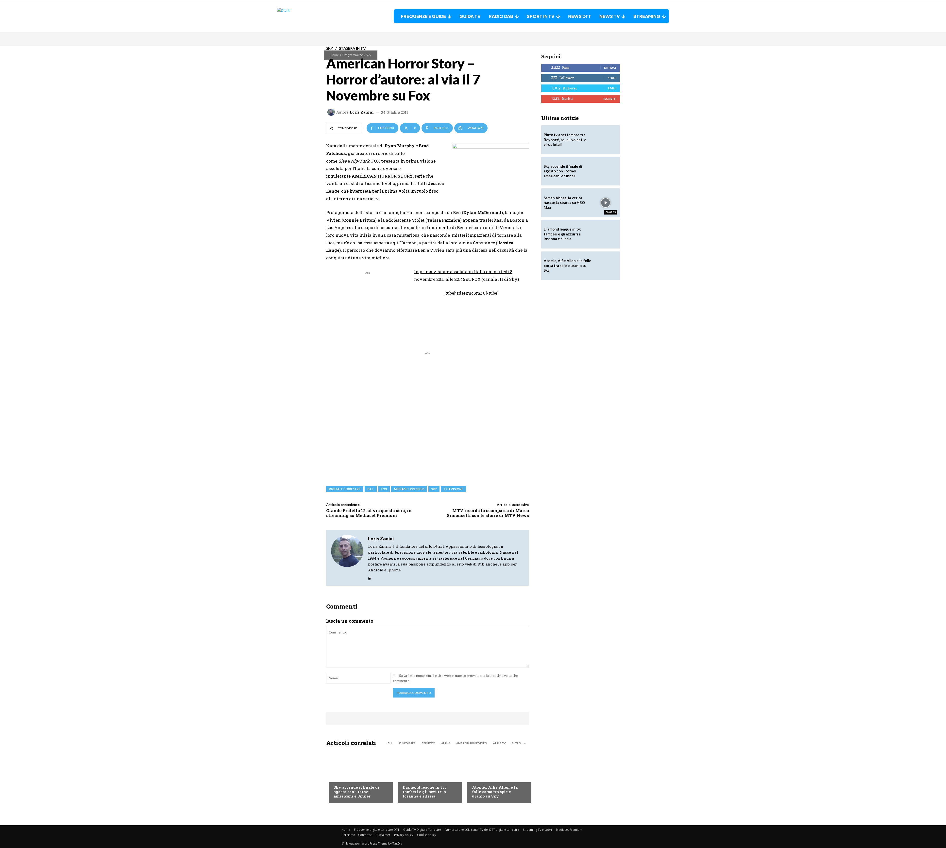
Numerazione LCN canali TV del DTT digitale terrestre (482, 830)
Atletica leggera (417, 777)
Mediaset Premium (569, 830)
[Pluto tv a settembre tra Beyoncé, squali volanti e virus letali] (605, 139)
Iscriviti (609, 98)
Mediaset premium (409, 489)
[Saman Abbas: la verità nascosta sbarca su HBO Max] (605, 203)
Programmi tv (352, 55)
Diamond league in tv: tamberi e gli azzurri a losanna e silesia (424, 791)
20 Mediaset (407, 743)
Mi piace (610, 67)
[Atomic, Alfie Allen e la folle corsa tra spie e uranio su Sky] (497, 776)
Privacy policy (403, 835)
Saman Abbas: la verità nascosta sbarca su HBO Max (564, 203)
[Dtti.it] (307, 16)
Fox (384, 489)
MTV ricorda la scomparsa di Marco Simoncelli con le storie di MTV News (488, 513)
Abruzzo (428, 743)
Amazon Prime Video (471, 743)
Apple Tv (499, 743)
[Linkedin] (369, 577)
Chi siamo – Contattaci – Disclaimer (365, 835)
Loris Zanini (362, 112)
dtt (370, 489)
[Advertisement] (367, 309)
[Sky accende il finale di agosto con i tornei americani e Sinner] (358, 776)
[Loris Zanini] (331, 112)
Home (334, 55)
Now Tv (340, 777)
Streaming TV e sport (537, 830)
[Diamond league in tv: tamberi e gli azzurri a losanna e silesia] (605, 234)
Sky (368, 55)
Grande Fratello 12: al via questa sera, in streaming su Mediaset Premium (369, 513)
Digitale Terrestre (344, 489)
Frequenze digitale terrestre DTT (376, 830)
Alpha (445, 743)
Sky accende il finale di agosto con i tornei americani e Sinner (356, 791)
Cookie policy (426, 835)
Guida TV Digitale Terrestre (422, 830)
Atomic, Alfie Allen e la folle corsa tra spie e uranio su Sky (495, 791)
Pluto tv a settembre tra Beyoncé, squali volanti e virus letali (565, 140)
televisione (453, 489)
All (390, 743)
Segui (612, 78)
